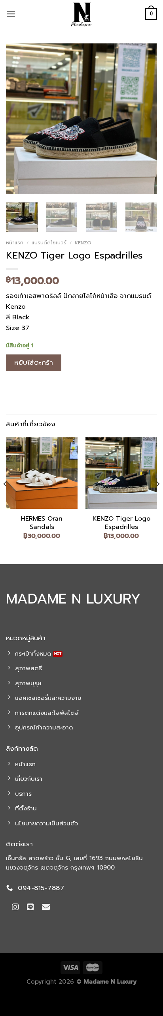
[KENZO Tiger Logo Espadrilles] (121, 473)
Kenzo (83, 242)
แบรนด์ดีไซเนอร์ (49, 242)
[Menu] (11, 14)
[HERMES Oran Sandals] (42, 473)
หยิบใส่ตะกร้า (33, 362)
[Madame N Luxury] (81, 14)
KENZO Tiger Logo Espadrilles (121, 523)
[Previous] (19, 119)
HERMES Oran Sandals (42, 523)
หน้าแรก (14, 242)
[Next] (144, 119)
